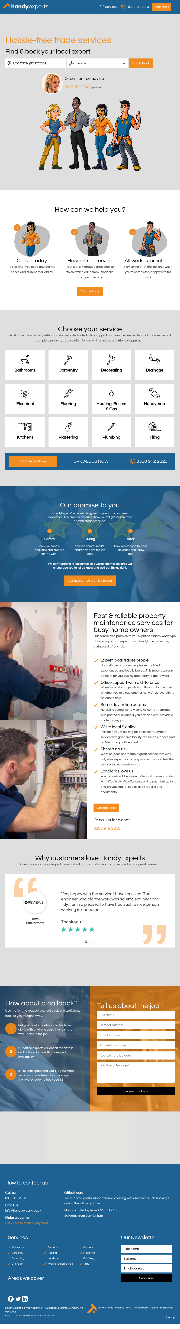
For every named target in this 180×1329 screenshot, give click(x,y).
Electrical (52, 1247)
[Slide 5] (90, 942)
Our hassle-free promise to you (90, 580)
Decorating (18, 1258)
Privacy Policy (141, 1307)
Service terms (105, 1307)
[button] (8, 911)
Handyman (53, 1258)
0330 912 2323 (138, 7)
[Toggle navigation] (174, 7)
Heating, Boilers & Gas (60, 1263)
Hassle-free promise (162, 1307)
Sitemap (170, 1317)
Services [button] (111, 6)
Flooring (52, 1253)
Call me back (31, 461)
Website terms (123, 1307)
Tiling (86, 1263)
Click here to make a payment (26, 1223)
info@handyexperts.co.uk (23, 1210)
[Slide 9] (96, 942)
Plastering (89, 1253)
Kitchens (88, 1247)
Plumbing (88, 1258)
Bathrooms (18, 1247)
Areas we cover (26, 1278)
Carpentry (17, 1253)
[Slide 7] (93, 942)
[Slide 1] (83, 942)
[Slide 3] (87, 941)
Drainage (17, 1263)
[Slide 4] (89, 942)
